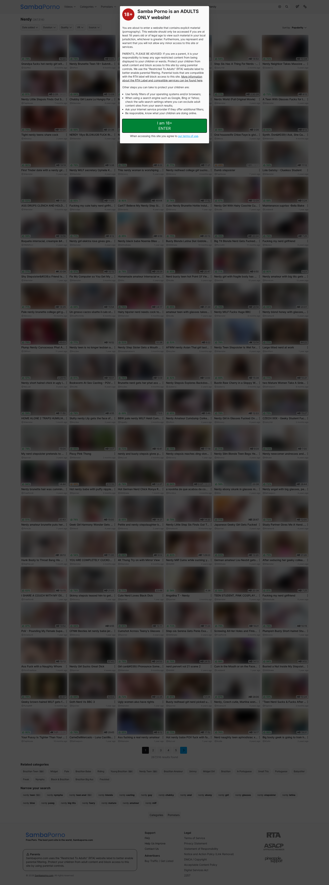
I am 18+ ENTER (164, 126)
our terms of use (188, 136)
